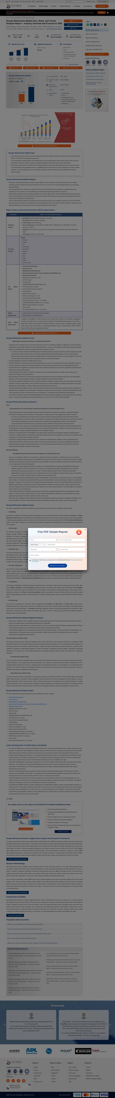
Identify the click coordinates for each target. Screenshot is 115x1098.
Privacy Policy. (74, 560)
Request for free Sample (57, 565)
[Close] (85, 529)
